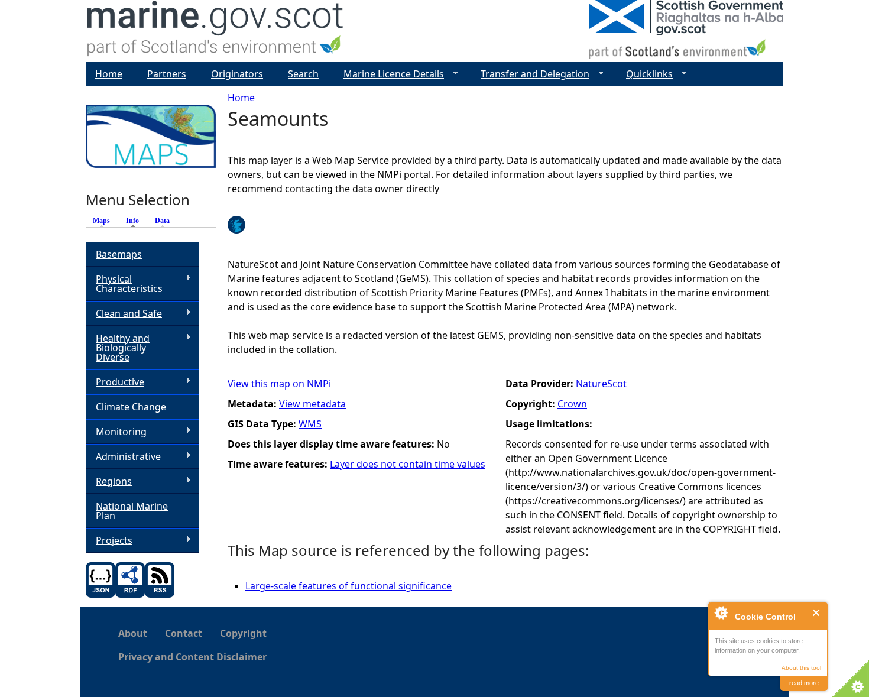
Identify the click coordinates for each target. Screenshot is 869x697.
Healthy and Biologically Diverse (118, 348)
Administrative (123, 456)
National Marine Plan (132, 511)
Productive (115, 382)
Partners (166, 73)
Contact (183, 633)
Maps (101, 220)
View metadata (312, 403)
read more (804, 682)
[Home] (215, 31)
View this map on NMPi (279, 383)
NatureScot (601, 383)
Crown (572, 403)
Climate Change (131, 406)
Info (135, 220)
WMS (310, 423)
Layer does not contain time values (407, 464)
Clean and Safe (124, 313)
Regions (109, 481)
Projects (109, 540)
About (132, 633)
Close (817, 613)
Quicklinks (645, 74)
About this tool (801, 667)
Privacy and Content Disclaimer (192, 656)
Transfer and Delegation (530, 74)
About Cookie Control (720, 612)
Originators (237, 73)
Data (162, 220)
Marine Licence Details (389, 74)
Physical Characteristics (124, 284)
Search (303, 73)
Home (241, 97)
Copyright (243, 633)
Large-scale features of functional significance (348, 585)
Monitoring (116, 432)
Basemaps (119, 254)
